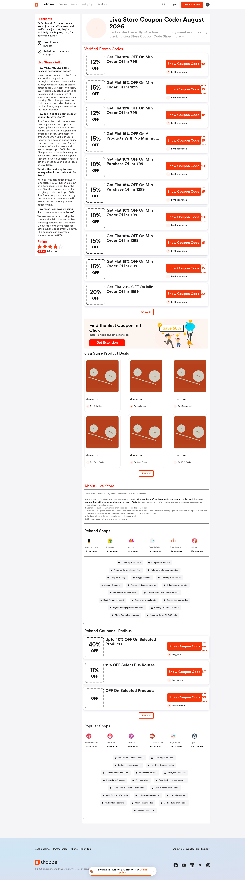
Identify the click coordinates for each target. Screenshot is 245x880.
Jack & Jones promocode (166, 788)
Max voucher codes (144, 803)
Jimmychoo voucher (176, 773)
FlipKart (110, 547)
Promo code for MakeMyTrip (126, 570)
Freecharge (175, 547)
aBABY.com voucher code (124, 593)
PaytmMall (175, 743)
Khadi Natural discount (113, 600)
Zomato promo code (131, 563)
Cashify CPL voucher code (166, 608)
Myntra (130, 547)
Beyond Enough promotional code (128, 608)
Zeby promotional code (145, 600)
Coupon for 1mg (118, 578)
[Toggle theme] (207, 4)
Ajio (193, 743)
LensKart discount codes (162, 765)
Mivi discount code (145, 810)
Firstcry (131, 743)
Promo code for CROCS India (163, 615)
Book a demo (42, 849)
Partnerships (60, 849)
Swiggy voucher (143, 578)
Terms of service (82, 869)
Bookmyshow (91, 743)
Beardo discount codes (177, 600)
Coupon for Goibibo (160, 563)
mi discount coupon (148, 773)
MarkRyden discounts (114, 803)
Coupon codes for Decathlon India (163, 593)
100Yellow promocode (177, 585)
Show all (146, 312)
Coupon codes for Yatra (117, 773)
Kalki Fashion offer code (117, 795)
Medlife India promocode (175, 803)
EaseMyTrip (154, 547)
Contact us (192, 849)
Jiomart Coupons (112, 585)
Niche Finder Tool (81, 849)
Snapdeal (110, 743)
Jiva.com (92, 399)
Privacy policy (65, 869)
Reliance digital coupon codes (164, 570)
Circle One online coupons (127, 615)
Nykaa (194, 547)
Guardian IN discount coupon (172, 780)
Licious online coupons (149, 795)
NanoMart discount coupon (143, 585)
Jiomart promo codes (171, 578)
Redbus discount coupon (129, 765)
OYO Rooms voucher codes (130, 758)
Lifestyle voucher (178, 795)
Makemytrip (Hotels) (158, 743)
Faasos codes (141, 780)
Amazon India (91, 547)
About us (178, 849)
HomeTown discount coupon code (128, 788)
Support (205, 849)
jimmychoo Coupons (115, 780)
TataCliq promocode (163, 758)
